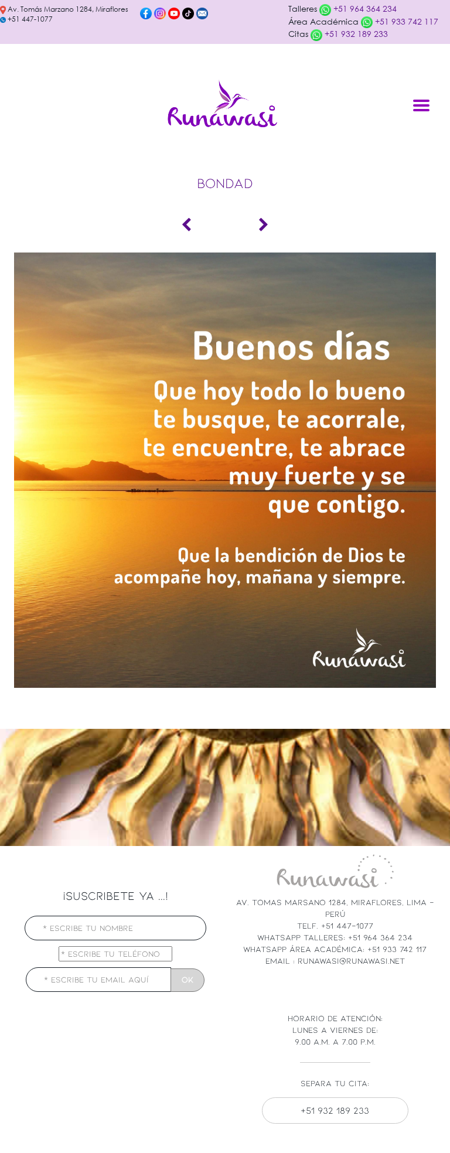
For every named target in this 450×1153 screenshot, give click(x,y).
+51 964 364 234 (364, 8)
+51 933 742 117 (405, 21)
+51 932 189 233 (355, 33)
